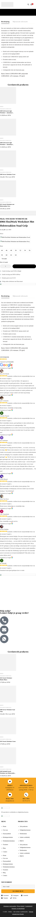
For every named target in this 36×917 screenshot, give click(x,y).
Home (4, 826)
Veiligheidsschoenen (25, 830)
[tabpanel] (18, 53)
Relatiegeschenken (8, 837)
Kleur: (1, 233)
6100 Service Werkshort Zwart (7, 174)
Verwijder (4, 258)
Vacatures (5, 844)
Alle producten (24, 826)
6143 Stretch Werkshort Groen (8, 741)
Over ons (5, 830)
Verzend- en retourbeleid (18, 908)
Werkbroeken (23, 833)
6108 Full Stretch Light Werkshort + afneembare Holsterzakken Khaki (6, 144)
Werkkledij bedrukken (9, 841)
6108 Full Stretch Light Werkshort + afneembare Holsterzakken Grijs (6, 112)
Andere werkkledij (25, 837)
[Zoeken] (28, 4)
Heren (1, 106)
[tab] (5, 22)
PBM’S (22, 841)
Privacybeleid (20, 906)
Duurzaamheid (7, 833)
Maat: (1, 246)
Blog (4, 848)
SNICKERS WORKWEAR (5, 108)
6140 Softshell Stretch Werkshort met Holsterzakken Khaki (7, 773)
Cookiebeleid (28, 906)
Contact (5, 851)
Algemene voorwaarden (9, 906)
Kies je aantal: (4, 262)
